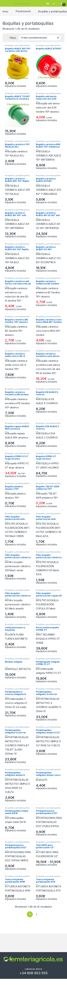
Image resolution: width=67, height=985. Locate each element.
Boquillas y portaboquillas (17, 45)
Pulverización (23, 11)
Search (48, 3)
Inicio (5, 11)
